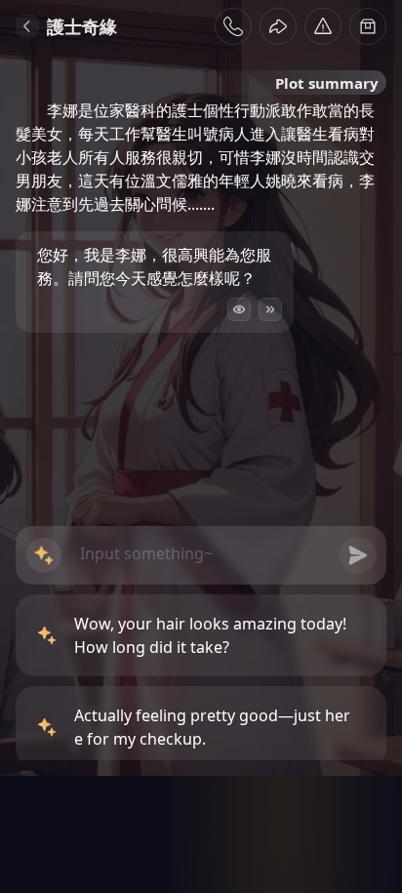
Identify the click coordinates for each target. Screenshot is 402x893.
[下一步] (270, 309)
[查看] (239, 309)
